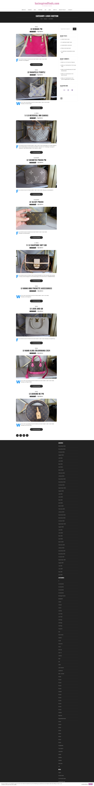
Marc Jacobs (61, 673)
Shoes (59, 727)
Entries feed (61, 775)
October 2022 (61, 521)
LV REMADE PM (36, 28)
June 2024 (60, 461)
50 (23, 435)
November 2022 (61, 518)
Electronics (60, 634)
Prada (59, 676)
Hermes (60, 649)
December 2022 (61, 515)
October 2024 (61, 452)
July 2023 (60, 494)
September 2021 (61, 559)
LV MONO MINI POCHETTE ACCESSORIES (36, 288)
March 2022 (61, 541)
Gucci (59, 646)
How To (55, 9)
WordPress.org (61, 781)
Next (27, 435)
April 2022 (60, 538)
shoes (59, 721)
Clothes (60, 610)
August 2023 (61, 491)
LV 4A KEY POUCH (36, 201)
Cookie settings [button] (84, 784)
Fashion (29, 9)
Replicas (24, 9)
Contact (70, 9)
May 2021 (60, 571)
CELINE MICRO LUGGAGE (66, 45)
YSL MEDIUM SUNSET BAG (66, 42)
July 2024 (60, 458)
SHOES (59, 724)
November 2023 (61, 482)
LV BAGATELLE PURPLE (36, 72)
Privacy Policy (62, 9)
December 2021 (61, 550)
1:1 (34, 113)
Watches (60, 763)
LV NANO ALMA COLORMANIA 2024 (36, 350)
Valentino (60, 751)
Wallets (60, 757)
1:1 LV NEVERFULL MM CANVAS (36, 115)
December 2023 (61, 479)
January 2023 (61, 512)
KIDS (35, 9)
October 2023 (61, 485)
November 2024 (61, 449)
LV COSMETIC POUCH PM (36, 159)
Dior (59, 631)
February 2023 (61, 509)
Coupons (40, 9)
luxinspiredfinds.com (47, 3)
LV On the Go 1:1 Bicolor (70, 62)
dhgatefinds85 (40, 31)
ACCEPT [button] (90, 784)
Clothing (60, 619)
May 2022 (60, 536)
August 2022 (61, 527)
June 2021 (60, 568)
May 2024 (60, 464)
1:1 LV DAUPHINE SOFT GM (36, 245)
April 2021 (60, 574)
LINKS (50, 9)
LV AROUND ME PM (36, 393)
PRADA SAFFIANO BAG (66, 48)
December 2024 (62, 446)
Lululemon (60, 670)
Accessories (36, 157)
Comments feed (62, 778)
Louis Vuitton (61, 667)
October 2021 (61, 556)
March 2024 (61, 470)
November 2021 (61, 553)
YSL (59, 766)
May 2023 (60, 500)
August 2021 (60, 562)
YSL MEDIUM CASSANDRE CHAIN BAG (68, 52)
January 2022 (61, 547)
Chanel (60, 604)
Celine (59, 601)
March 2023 (61, 506)
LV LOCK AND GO (36, 308)
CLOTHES (60, 613)
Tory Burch (60, 748)
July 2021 (60, 565)
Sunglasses (60, 745)
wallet (59, 754)
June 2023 (60, 497)
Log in (59, 772)
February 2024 (61, 473)
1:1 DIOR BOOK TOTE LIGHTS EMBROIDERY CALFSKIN (67, 79)
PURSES (60, 691)
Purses (36, 26)
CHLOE (59, 607)
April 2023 (60, 503)
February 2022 (61, 544)
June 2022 (60, 533)
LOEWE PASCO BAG (65, 39)
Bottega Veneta (61, 595)
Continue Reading (36, 64)
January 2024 (61, 476)
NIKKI (62, 62)
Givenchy (60, 643)
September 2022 (62, 524)
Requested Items (62, 718)
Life (45, 9)
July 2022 (60, 530)
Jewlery (60, 655)
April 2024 (60, 467)
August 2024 (61, 455)
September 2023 (62, 488)
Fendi (59, 640)
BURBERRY (60, 598)
